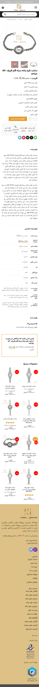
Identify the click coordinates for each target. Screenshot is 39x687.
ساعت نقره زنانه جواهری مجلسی (10, 387)
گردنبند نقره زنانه (31, 595)
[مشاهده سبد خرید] (3, 7)
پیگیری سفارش (32, 582)
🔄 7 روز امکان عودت (7, 129)
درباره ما (34, 567)
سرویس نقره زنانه (31, 606)
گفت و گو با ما (18, 2)
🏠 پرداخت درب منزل (31, 129)
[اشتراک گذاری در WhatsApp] (35, 137)
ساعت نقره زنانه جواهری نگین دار (10, 488)
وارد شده (12, 347)
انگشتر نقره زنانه (31, 591)
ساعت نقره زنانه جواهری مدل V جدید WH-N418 (29, 490)
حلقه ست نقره (32, 614)
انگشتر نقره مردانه (31, 621)
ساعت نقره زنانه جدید (10, 419)
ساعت (20, 19)
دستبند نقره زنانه (31, 599)
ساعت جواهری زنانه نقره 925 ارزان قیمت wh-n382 (29, 421)
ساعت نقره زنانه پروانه (29, 386)
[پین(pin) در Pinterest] (23, 137)
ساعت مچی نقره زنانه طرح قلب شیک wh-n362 (10, 455)
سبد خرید (33, 563)
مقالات (35, 578)
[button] (35, 7)
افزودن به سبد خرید (18, 119)
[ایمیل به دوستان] (27, 137)
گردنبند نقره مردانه (30, 625)
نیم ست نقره (32, 610)
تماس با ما (33, 570)
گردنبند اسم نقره (31, 629)
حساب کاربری (28, 2)
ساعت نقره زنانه (11, 19)
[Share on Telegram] (20, 137)
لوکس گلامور (28, 19)
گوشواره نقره (32, 617)
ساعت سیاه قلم (23, 241)
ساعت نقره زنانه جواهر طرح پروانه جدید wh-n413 (29, 455)
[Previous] (34, 41)
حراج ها (8, 2)
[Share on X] (31, 137)
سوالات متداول (31, 574)
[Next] (3, 41)
